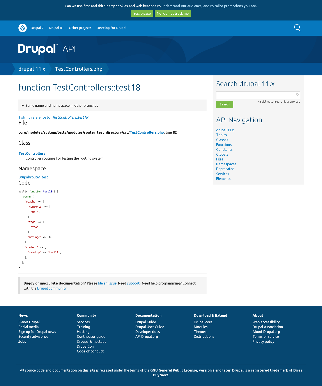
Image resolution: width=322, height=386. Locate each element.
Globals (222, 154)
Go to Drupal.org (22, 28)
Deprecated (225, 169)
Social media (28, 327)
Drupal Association (268, 327)
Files (219, 159)
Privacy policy (263, 341)
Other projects (80, 28)
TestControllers (31, 153)
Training (83, 327)
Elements (223, 179)
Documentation (148, 315)
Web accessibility (266, 322)
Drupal (238, 370)
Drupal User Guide (149, 327)
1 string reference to (53, 117)
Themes (200, 332)
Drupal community (52, 288)
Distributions (204, 336)
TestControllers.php (79, 69)
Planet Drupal (29, 322)
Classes (222, 140)
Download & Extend (210, 315)
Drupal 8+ (56, 28)
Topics (221, 135)
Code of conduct (90, 351)
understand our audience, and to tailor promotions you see (209, 6)
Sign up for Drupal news (37, 332)
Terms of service (266, 336)
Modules (201, 327)
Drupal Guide (145, 322)
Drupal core (203, 322)
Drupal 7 (37, 28)
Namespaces (226, 164)
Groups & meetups (91, 341)
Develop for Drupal (111, 28)
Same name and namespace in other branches (61, 105)
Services (222, 174)
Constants (224, 149)
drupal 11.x (31, 69)
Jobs (22, 341)
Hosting (83, 332)
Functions (224, 145)
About (258, 315)
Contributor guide (91, 336)
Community (86, 315)
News (23, 315)
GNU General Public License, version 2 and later (190, 370)
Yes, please (142, 13)
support (133, 283)
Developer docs (147, 332)
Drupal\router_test (33, 177)
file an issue (107, 283)
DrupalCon (85, 346)
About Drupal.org (266, 332)
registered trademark (269, 370)
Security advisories (33, 336)
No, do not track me (173, 13)
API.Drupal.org (146, 336)
